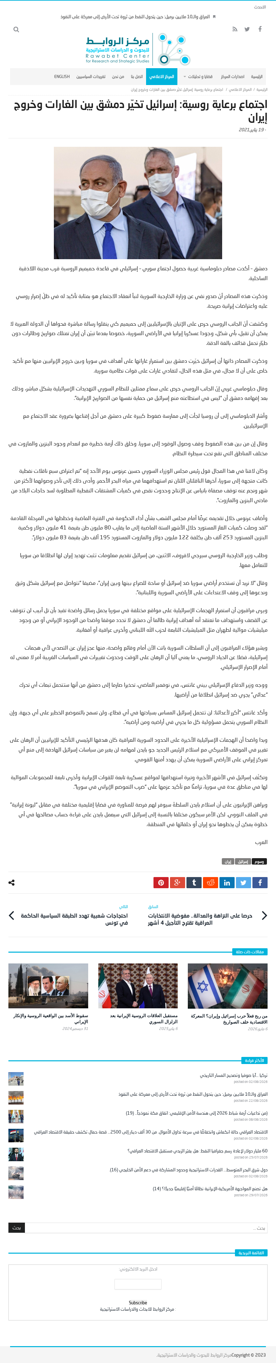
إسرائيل (243, 861)
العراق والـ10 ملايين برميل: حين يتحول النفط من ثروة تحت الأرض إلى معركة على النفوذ (135, 16)
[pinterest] (161, 882)
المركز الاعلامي (240, 89)
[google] (177, 882)
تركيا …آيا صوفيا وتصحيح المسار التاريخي (234, 1075)
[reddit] (210, 882)
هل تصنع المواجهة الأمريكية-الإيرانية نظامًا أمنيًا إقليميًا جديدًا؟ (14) (210, 1188)
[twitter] (243, 882)
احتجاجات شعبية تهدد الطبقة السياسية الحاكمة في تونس (74, 915)
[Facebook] (259, 29)
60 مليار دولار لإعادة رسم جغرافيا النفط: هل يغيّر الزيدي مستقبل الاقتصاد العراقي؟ (198, 1150)
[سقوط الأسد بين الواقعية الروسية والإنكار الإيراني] (48, 985)
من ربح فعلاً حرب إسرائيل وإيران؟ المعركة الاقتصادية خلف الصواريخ (229, 1019)
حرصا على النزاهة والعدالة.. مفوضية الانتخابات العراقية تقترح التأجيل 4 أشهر (200, 915)
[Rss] (235, 29)
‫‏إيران (228, 861)
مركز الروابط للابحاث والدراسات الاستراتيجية (137, 1309)
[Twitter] (247, 29)
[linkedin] (227, 882)
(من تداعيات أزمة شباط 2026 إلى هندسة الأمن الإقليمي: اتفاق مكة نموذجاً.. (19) (197, 1113)
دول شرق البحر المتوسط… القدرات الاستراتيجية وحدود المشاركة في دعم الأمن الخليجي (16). (188, 1169)
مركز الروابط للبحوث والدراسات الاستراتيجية (195, 1355)
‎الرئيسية (262, 89)
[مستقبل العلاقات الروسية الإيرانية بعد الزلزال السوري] (138, 985)
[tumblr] (194, 882)
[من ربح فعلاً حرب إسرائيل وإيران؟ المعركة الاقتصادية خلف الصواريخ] (228, 985)
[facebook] (260, 882)
